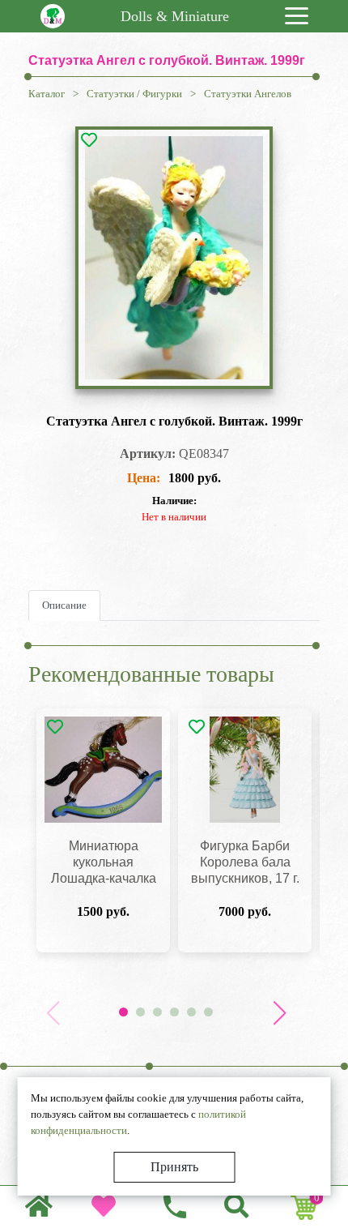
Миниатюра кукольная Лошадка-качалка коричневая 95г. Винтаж (103, 878)
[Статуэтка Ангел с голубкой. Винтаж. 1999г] (174, 257)
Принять (174, 1167)
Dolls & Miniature (175, 16)
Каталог (46, 94)
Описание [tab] (64, 605)
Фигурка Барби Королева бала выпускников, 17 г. (245, 862)
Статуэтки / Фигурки (134, 94)
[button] (279, 1013)
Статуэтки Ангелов (247, 94)
